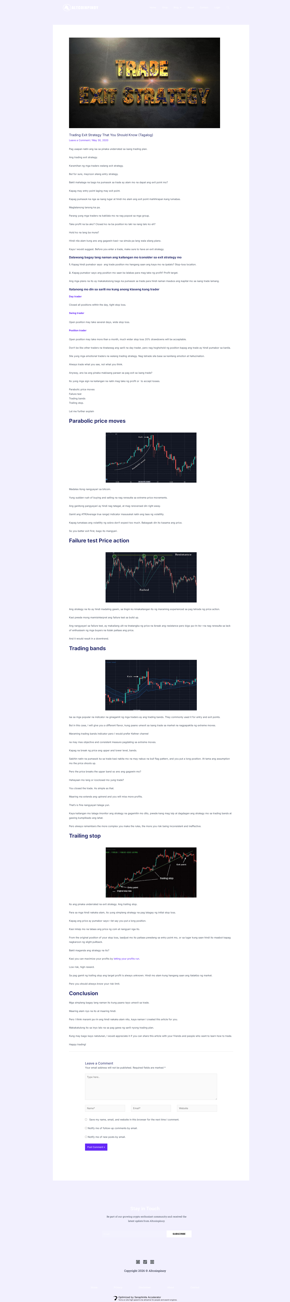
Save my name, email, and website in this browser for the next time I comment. (134, 1119)
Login (217, 7)
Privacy (118, 1287)
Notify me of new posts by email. (107, 1136)
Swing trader (76, 313)
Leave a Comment (79, 140)
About (190, 7)
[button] (228, 8)
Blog (176, 7)
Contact (204, 7)
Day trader (75, 296)
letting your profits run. (126, 958)
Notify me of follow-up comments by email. (113, 1128)
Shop (165, 7)
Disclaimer (145, 1287)
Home (153, 7)
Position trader (78, 330)
